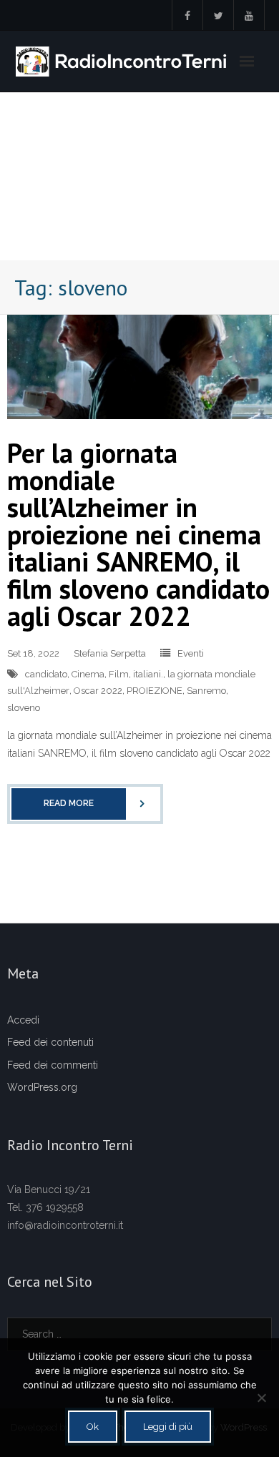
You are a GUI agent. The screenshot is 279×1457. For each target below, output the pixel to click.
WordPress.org (42, 1087)
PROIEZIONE (154, 690)
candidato (46, 674)
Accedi (23, 1020)
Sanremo (206, 690)
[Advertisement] (139, 176)
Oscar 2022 (98, 690)
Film (119, 674)
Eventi (190, 653)
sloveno (23, 707)
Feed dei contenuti (50, 1042)
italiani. (148, 674)
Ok (93, 1426)
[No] (261, 1397)
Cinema (88, 674)
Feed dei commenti (52, 1065)
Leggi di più (167, 1426)
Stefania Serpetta (110, 653)
